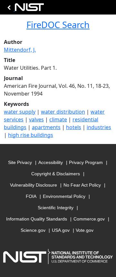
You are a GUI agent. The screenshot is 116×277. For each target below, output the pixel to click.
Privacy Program (86, 162)
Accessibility (50, 162)
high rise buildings (30, 134)
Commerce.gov (89, 218)
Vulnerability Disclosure (33, 185)
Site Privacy (20, 162)
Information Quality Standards (36, 218)
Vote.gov (84, 230)
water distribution (63, 111)
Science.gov (33, 230)
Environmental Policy (64, 196)
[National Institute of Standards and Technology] (24, 9)
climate (58, 119)
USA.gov (61, 230)
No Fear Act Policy (82, 185)
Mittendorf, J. (20, 49)
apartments (46, 127)
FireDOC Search (58, 25)
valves (36, 119)
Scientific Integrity (55, 207)
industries (99, 127)
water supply (19, 111)
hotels (73, 127)
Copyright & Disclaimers (55, 173)
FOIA (31, 196)
